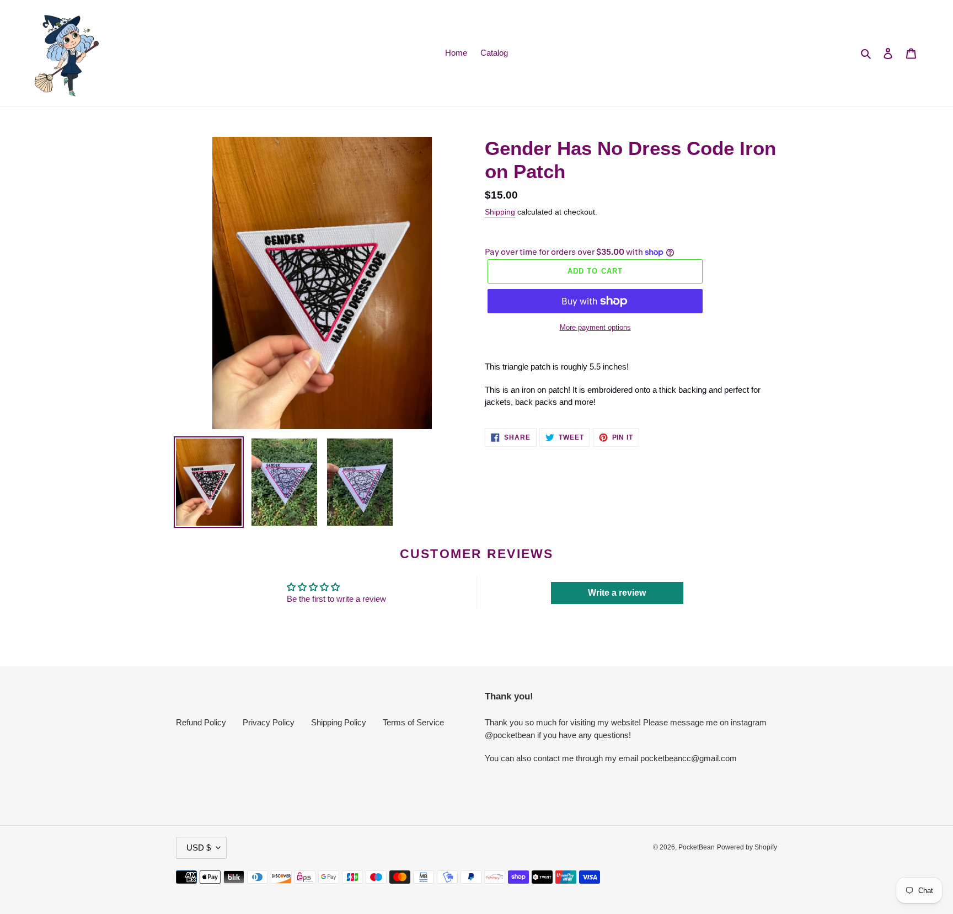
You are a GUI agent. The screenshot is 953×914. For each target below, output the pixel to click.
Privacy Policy (269, 722)
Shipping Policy (338, 722)
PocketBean (696, 847)
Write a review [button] (617, 592)
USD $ (198, 847)
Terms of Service (413, 722)
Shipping (500, 211)
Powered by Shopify (747, 847)
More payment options (595, 327)
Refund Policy (201, 722)
